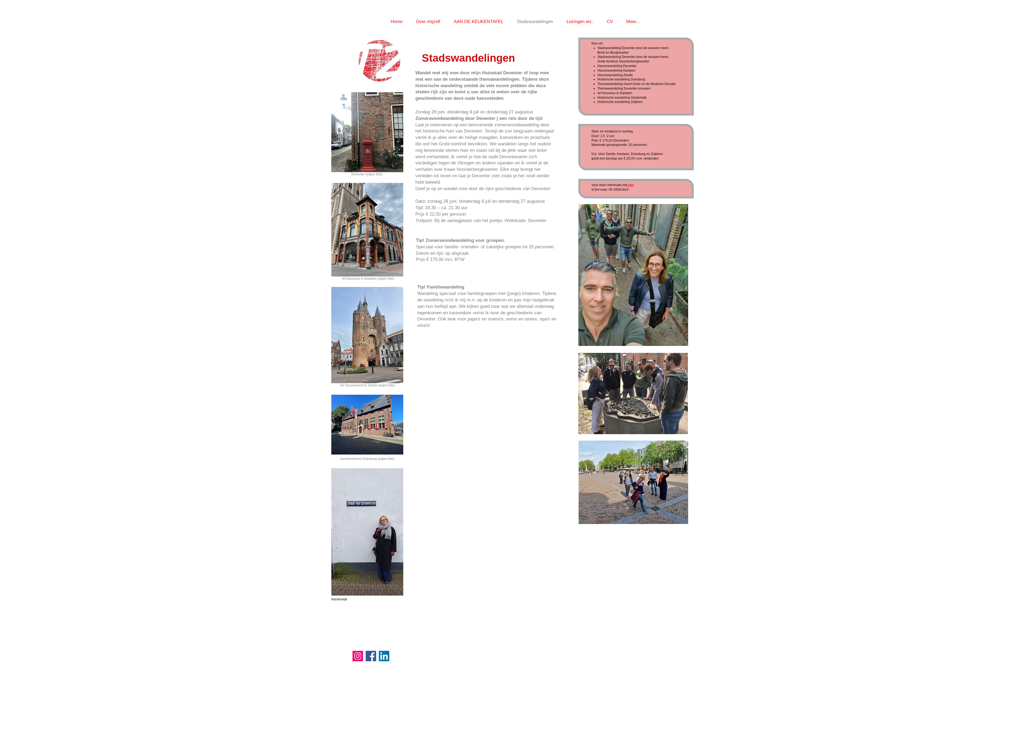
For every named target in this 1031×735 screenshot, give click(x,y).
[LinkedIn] (384, 656)
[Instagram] (358, 656)
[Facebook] (371, 656)
